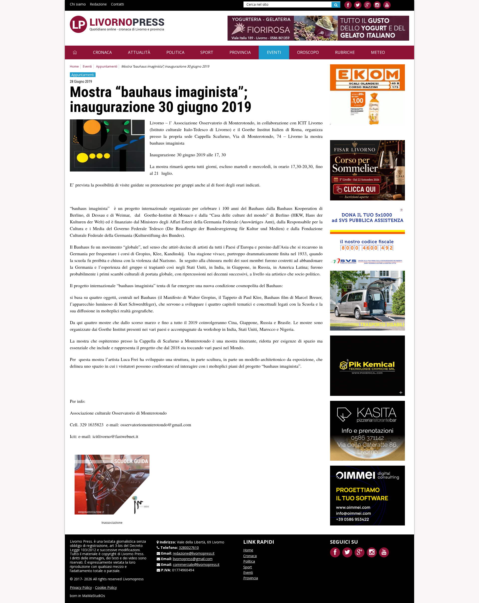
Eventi (274, 52)
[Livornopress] (117, 24)
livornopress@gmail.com (193, 558)
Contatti (117, 4)
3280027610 (189, 547)
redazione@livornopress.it (194, 553)
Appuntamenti (106, 66)
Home (74, 66)
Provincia (240, 52)
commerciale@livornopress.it (196, 564)
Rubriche (345, 52)
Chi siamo (78, 4)
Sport (206, 52)
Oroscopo (308, 52)
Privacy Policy (81, 587)
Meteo (378, 52)
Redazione (98, 4)
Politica (175, 52)
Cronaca (102, 52)
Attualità (139, 52)
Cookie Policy (106, 587)
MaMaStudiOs (93, 595)
